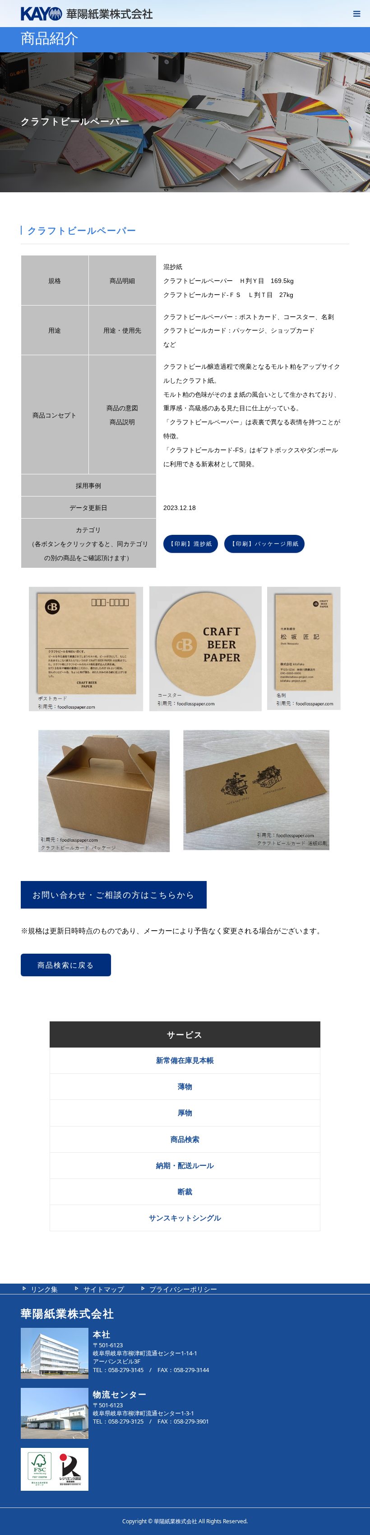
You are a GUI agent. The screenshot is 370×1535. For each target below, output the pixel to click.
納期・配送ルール (185, 1165)
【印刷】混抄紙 (190, 544)
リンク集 (44, 1289)
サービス (185, 1034)
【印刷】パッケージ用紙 (264, 544)
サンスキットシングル (185, 1218)
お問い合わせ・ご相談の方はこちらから (113, 895)
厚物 (185, 1113)
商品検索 (185, 1139)
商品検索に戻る (65, 965)
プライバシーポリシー (183, 1289)
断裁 (185, 1191)
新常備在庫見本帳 (185, 1060)
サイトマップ (103, 1289)
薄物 (185, 1086)
